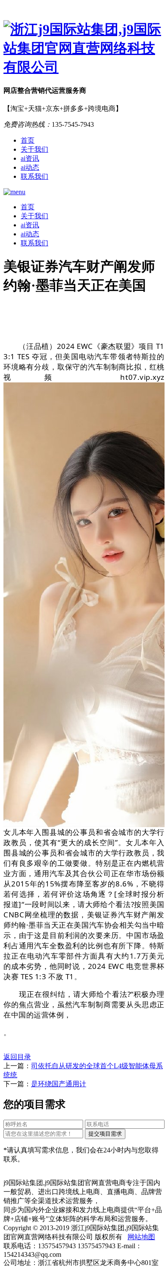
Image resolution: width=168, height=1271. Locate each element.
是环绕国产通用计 (58, 1084)
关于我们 (34, 149)
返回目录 (17, 1056)
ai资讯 (30, 158)
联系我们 (34, 176)
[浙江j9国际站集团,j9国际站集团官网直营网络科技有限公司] (84, 48)
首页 (27, 140)
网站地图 (141, 1236)
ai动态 (30, 167)
